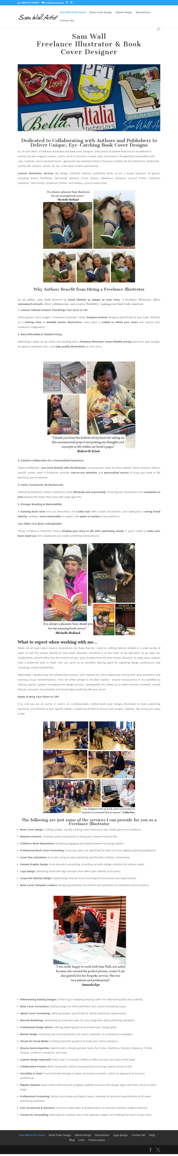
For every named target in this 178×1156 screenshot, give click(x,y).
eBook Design (124, 12)
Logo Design (120, 1135)
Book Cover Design (101, 12)
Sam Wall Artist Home (73, 12)
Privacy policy (96, 1140)
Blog (72, 1140)
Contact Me (67, 20)
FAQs (152, 1135)
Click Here (89, 106)
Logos (89, 88)
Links (81, 1140)
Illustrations (143, 12)
